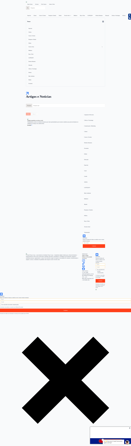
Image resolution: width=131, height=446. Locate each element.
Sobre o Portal (85, 255)
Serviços (36, 4)
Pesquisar (29, 105)
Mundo (30, 79)
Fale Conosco (43, 4)
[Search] (28, 8)
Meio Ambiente (31, 76)
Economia (30, 83)
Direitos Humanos (99, 15)
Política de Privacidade (87, 257)
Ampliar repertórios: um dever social (35, 120)
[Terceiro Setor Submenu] (71, 15)
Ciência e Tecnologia (116, 15)
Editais (60, 15)
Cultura (35, 15)
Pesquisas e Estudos (52, 15)
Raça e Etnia (82, 15)
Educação (107, 15)
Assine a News (52, 4)
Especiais (29, 15)
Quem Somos (29, 4)
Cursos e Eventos (42, 15)
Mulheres (75, 15)
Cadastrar (94, 246)
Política (123, 15)
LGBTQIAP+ (90, 15)
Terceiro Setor (67, 15)
